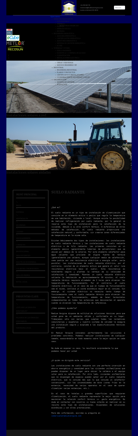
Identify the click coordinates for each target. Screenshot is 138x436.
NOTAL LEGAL (21, 282)
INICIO (18, 205)
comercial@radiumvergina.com (91, 8)
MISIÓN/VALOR (22, 219)
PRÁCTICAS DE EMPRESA (26, 262)
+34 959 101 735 (85, 5)
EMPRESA (20, 212)
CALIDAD (19, 232)
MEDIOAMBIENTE (23, 238)
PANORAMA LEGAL (23, 328)
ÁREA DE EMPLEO (23, 255)
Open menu (55, 16)
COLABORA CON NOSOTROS (27, 269)
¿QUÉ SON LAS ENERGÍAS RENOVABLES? (26, 309)
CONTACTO (20, 245)
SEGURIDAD (20, 225)
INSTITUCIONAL (22, 251)
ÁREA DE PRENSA (23, 275)
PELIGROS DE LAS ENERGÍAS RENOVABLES (27, 319)
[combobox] (119, 8)
